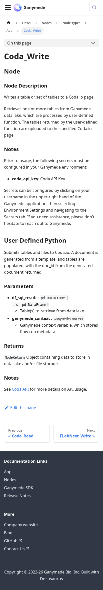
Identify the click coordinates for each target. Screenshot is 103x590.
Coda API (20, 389)
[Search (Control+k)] (94, 7)
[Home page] (9, 23)
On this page (19, 43)
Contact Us (14, 548)
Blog (8, 532)
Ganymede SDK (18, 487)
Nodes (10, 479)
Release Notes (17, 495)
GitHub (11, 540)
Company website (21, 524)
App (8, 471)
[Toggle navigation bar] (8, 7)
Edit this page (23, 407)
